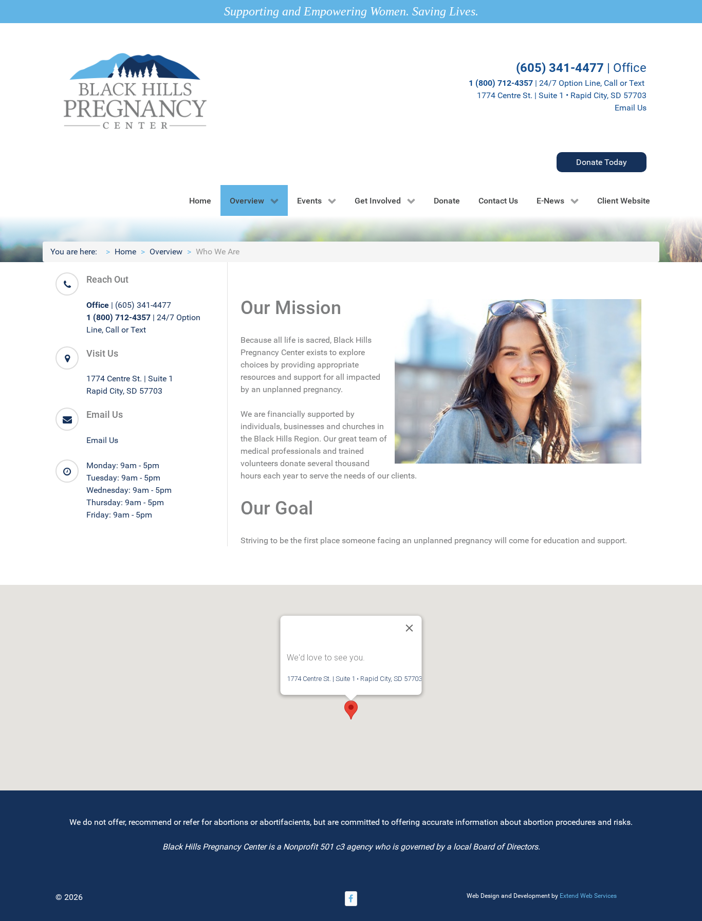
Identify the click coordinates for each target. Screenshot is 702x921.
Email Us (630, 108)
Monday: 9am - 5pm (122, 465)
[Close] (409, 628)
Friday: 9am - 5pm (119, 515)
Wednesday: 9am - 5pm (129, 490)
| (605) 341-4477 (128, 305)
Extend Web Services (588, 895)
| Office (581, 68)
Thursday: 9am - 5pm (125, 502)
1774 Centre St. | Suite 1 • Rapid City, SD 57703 (561, 95)
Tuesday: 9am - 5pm (123, 478)
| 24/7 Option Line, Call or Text (557, 83)
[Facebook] (351, 898)
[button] (351, 710)
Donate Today (601, 162)
